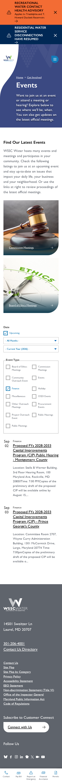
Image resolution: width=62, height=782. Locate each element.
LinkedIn (21, 757)
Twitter (32, 757)
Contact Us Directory (20, 649)
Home (19, 77)
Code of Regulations (16, 703)
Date (6, 327)
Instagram (16, 757)
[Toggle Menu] (55, 59)
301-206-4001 (14, 643)
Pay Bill (19, 776)
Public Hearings (45, 414)
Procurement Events (44, 406)
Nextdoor (26, 757)
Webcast (37, 757)
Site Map (8, 667)
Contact (6, 776)
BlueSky (5, 757)
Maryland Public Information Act (23, 699)
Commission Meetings (21, 247)
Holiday (41, 388)
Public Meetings (19, 425)
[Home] (8, 58)
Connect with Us (20, 727)
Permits (56, 776)
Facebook (10, 757)
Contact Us (10, 663)
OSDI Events (44, 396)
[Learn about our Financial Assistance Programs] (16, 43)
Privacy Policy (12, 676)
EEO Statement (13, 685)
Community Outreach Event (20, 379)
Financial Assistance (43, 777)
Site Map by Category (17, 672)
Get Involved (34, 77)
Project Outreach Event (20, 416)
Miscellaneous (18, 396)
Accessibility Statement (18, 681)
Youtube (42, 757)
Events (41, 377)
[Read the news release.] (16, 21)
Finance (15, 388)
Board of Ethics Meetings (23, 305)
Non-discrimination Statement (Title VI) (28, 690)
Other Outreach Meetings (20, 406)
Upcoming (14, 333)
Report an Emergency (31, 777)
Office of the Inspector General (23, 694)
